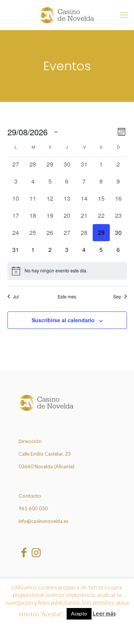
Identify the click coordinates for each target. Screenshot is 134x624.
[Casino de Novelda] (67, 15)
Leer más (104, 613)
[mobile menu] (124, 15)
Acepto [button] (79, 614)
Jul (16, 297)
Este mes (67, 297)
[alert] (67, 271)
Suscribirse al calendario (63, 320)
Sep (117, 297)
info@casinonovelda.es (43, 521)
